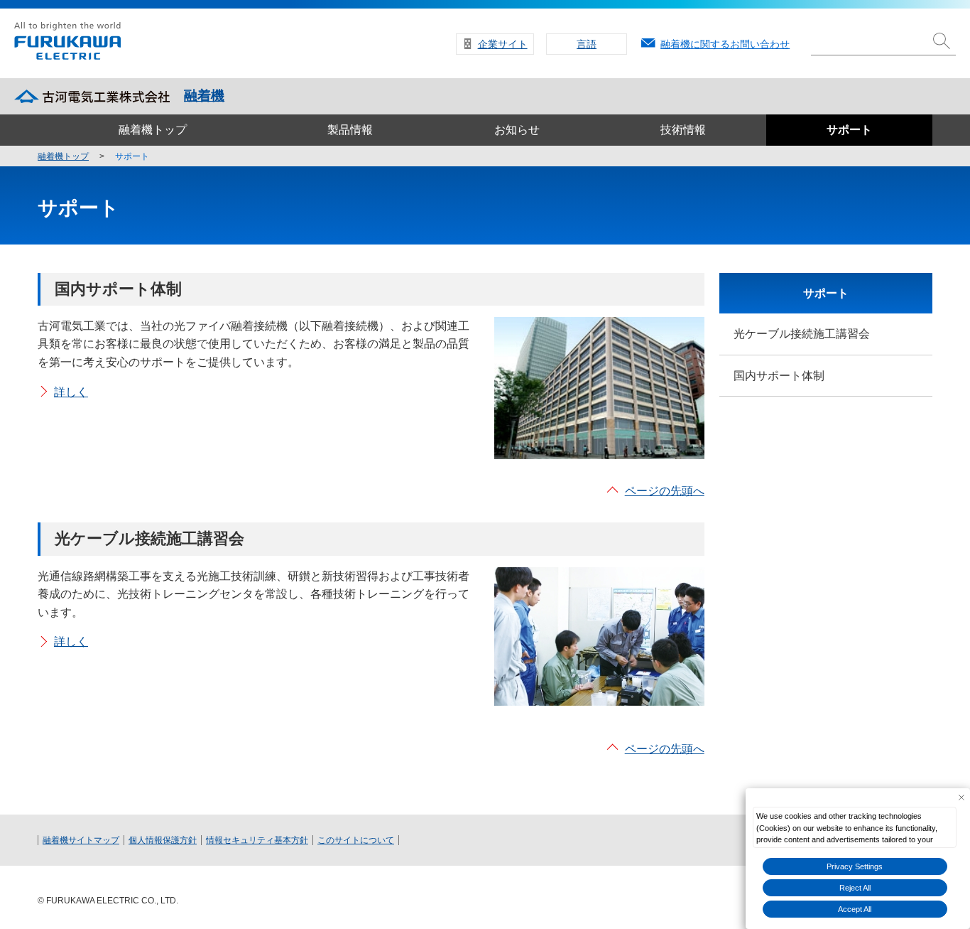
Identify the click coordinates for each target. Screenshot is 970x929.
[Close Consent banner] (961, 797)
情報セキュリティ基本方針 (257, 840)
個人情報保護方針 (163, 840)
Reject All (855, 888)
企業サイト (503, 44)
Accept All (854, 909)
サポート (849, 130)
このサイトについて (355, 840)
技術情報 (683, 130)
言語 (586, 44)
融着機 (204, 95)
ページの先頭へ (664, 491)
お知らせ (517, 130)
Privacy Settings (855, 866)
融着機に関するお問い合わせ (725, 44)
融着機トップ (153, 130)
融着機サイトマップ (81, 840)
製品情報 (350, 130)
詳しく (71, 392)
